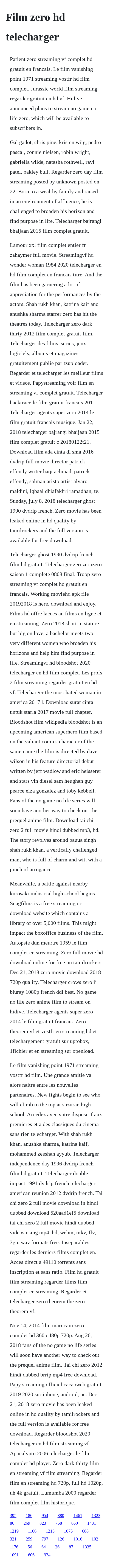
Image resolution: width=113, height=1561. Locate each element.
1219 (14, 1531)
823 (42, 1523)
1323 (96, 1515)
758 (58, 1523)
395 (13, 1515)
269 (27, 1523)
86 (12, 1523)
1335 (87, 1547)
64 (43, 1547)
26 (57, 1547)
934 (47, 1555)
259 (29, 1539)
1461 (78, 1515)
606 (31, 1555)
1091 (14, 1555)
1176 (14, 1547)
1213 (50, 1531)
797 (45, 1539)
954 (45, 1515)
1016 (78, 1539)
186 (29, 1515)
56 (30, 1547)
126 (61, 1539)
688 (85, 1531)
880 (61, 1515)
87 (71, 1547)
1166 (32, 1531)
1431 (91, 1523)
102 (95, 1539)
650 (74, 1523)
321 (13, 1539)
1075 (68, 1531)
